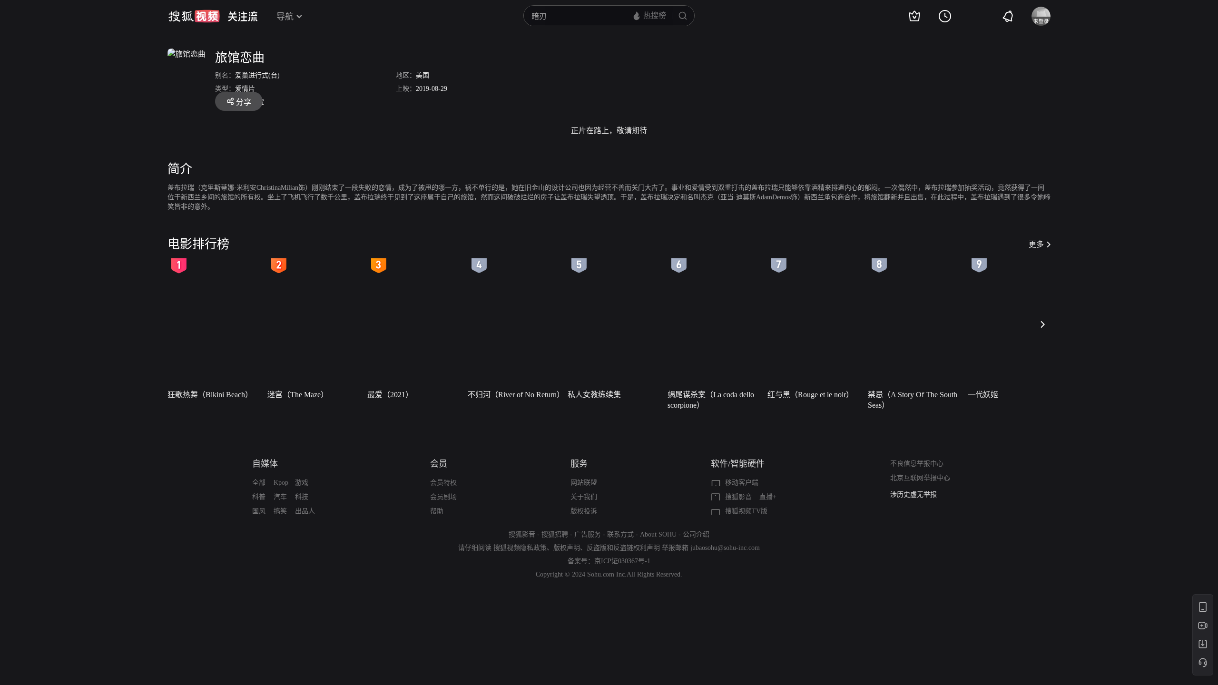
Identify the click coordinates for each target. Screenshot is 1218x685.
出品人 (305, 511)
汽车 (280, 496)
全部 (258, 482)
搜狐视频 (194, 16)
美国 (422, 75)
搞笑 (280, 511)
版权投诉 (583, 511)
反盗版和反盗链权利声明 (623, 547)
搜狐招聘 (554, 534)
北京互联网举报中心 (920, 477)
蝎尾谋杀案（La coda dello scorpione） (711, 400)
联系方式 (620, 534)
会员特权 (443, 482)
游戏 (301, 482)
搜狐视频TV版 (746, 511)
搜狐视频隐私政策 (520, 547)
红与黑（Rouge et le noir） (810, 395)
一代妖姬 (983, 395)
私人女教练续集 (594, 395)
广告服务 (587, 534)
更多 (1036, 244)
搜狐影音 (738, 496)
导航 (285, 16)
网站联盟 (583, 482)
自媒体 (265, 464)
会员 (438, 464)
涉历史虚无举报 (913, 494)
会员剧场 (443, 496)
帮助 (436, 511)
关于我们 (583, 496)
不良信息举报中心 (916, 463)
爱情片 (245, 88)
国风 (258, 511)
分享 (243, 102)
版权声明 (566, 547)
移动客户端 (741, 482)
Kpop (281, 482)
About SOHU (658, 534)
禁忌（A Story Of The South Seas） (912, 400)
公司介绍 (696, 534)
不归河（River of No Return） (515, 395)
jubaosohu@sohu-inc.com (725, 547)
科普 (258, 496)
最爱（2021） (390, 395)
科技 (301, 496)
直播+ (767, 496)
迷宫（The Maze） (297, 395)
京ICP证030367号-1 (622, 561)
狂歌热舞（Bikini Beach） (210, 395)
